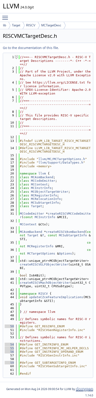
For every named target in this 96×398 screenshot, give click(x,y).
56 (9, 351)
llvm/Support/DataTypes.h (60, 162)
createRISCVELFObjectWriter (44, 264)
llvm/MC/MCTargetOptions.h (61, 159)
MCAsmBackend (42, 177)
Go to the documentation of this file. (31, 47)
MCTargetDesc (51, 25)
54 (9, 344)
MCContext (39, 184)
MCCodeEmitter (43, 180)
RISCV (30, 25)
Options (65, 253)
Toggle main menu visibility (6, 17)
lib (4, 25)
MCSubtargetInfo (45, 202)
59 (9, 362)
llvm (42, 173)
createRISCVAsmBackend (65, 232)
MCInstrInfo (41, 188)
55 (9, 348)
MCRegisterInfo (44, 195)
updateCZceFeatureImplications (56, 297)
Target (16, 25)
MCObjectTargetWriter (49, 191)
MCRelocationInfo (46, 199)
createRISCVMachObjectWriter (45, 282)
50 (9, 326)
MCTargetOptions (41, 253)
